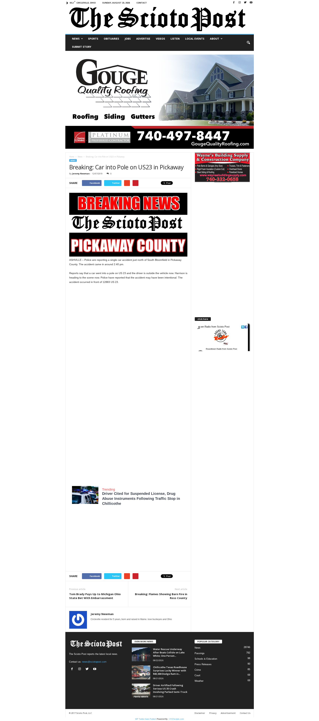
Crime (198, 669)
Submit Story (81, 46)
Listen (175, 38)
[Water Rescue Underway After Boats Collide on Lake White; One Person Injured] (141, 654)
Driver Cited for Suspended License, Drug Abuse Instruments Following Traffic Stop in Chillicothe (141, 499)
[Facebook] (234, 2)
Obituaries (111, 38)
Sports (93, 38)
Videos (160, 38)
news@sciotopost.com (94, 661)
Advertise (143, 38)
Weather (199, 681)
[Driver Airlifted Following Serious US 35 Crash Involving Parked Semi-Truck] (141, 690)
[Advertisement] (128, 319)
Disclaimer (200, 713)
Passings (200, 653)
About (214, 38)
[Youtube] (251, 2)
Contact (141, 2)
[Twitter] (245, 2)
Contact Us (245, 713)
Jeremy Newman (81, 173)
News (76, 38)
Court (197, 675)
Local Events (194, 38)
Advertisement (228, 713)
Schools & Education (206, 658)
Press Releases (203, 664)
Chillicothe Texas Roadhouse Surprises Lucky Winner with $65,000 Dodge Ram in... (170, 670)
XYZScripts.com (176, 719)
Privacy (213, 713)
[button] (248, 43)
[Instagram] (239, 2)
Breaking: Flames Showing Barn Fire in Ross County (161, 596)
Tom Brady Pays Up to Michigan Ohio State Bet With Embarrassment (95, 596)
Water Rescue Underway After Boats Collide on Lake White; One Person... (169, 652)
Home (71, 156)
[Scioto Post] (159, 19)
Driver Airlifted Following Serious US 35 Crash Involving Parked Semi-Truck (170, 689)
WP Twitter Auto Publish (145, 719)
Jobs (128, 38)
